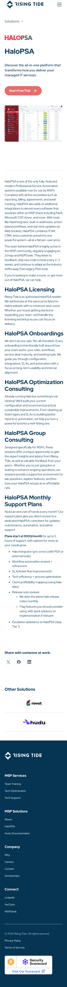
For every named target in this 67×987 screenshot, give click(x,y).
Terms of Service (15, 947)
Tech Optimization (15, 791)
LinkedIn (10, 897)
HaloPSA (10, 826)
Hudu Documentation (17, 833)
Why (7, 855)
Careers (9, 862)
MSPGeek (11, 911)
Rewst (8, 819)
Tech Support (13, 797)
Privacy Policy (13, 940)
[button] (58, 4)
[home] (24, 4)
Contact (9, 869)
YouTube (10, 904)
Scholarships (12, 875)
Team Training (13, 784)
